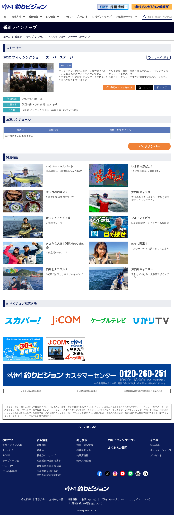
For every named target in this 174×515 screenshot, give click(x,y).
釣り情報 (81, 440)
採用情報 (72, 499)
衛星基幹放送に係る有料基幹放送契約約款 (143, 391)
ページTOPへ (85, 427)
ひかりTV (8, 466)
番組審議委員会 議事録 (87, 391)
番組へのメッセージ (121, 87)
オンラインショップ (160, 450)
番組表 (40, 450)
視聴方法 (8, 440)
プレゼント (156, 455)
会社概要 (26, 499)
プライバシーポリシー (112, 499)
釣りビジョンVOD (12, 444)
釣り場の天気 (83, 450)
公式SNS (155, 444)
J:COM (6, 455)
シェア (163, 87)
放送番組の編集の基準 (31, 391)
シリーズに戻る (160, 57)
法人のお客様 (10, 471)
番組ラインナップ (24, 36)
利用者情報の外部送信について (85, 503)
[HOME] (5, 17)
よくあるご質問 (117, 447)
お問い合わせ (89, 499)
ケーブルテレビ (11, 460)
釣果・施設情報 (84, 444)
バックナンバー (149, 146)
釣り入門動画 (83, 460)
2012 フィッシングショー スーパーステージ (62, 36)
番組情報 (42, 440)
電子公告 (40, 499)
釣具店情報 (82, 455)
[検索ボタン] (144, 17)
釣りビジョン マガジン (122, 440)
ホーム (7, 36)
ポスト (146, 87)
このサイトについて (139, 499)
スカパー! (8, 450)
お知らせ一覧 (56, 499)
